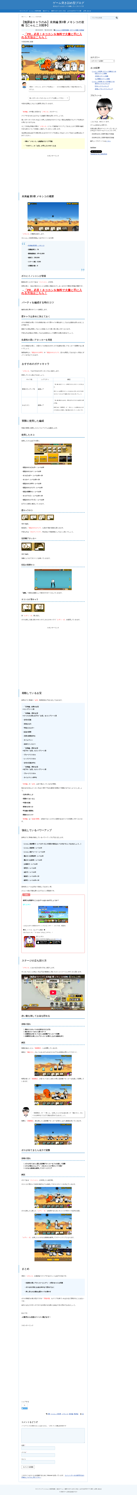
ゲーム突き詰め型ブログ (68, 2)
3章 (49, 1414)
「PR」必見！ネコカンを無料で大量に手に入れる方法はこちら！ (51, 36)
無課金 (76, 1414)
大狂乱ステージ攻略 (101, 76)
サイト (23, 1459)
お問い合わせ (87, 11)
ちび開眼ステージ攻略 (102, 79)
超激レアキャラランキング (104, 89)
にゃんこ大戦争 (56, 1414)
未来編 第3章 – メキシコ (36, 245)
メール (24, 1452)
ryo (83, 1414)
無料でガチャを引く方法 (58, 11)
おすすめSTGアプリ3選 (74, 11)
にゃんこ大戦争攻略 (35, 11)
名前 (23, 1445)
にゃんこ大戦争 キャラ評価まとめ (103, 81)
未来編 (81, 30)
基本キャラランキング (102, 83)
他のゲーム (46, 11)
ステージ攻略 (74, 30)
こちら (108, 141)
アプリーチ (58, 939)
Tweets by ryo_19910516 (98, 154)
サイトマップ (23, 11)
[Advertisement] (53, 172)
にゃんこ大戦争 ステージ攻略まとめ (104, 71)
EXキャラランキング (102, 86)
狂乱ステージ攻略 (101, 73)
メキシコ (65, 1414)
